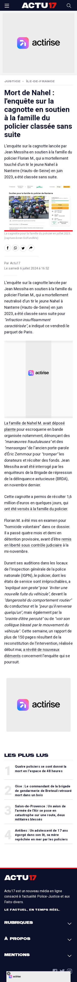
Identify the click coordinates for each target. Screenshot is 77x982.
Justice (12, 81)
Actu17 (38, 5)
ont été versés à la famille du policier (35, 509)
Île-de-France (40, 81)
